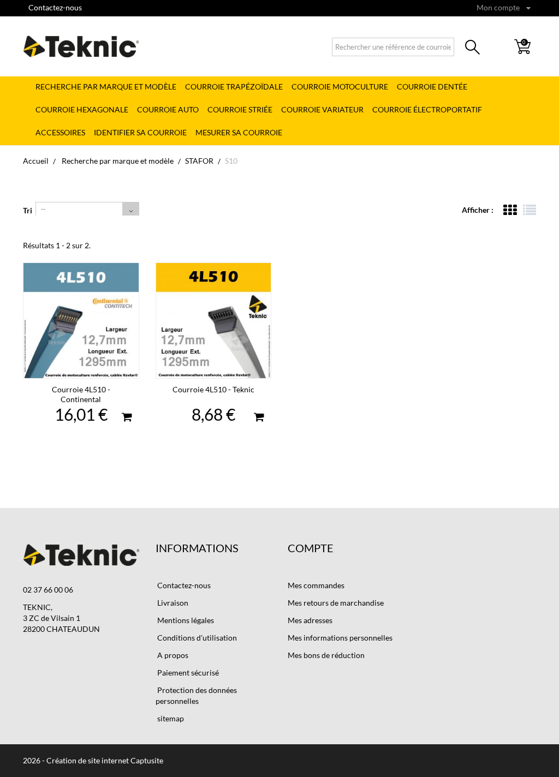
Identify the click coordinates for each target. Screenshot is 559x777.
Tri (27, 210)
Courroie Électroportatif (427, 109)
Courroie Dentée (432, 86)
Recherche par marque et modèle (105, 86)
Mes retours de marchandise (336, 602)
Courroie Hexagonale (81, 109)
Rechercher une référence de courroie (472, 49)
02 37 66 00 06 (48, 589)
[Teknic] (81, 46)
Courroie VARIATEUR (322, 109)
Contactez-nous (55, 7)
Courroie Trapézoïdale (234, 86)
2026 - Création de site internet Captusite (93, 760)
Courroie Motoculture (340, 86)
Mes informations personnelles (340, 637)
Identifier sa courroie (140, 132)
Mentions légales (185, 620)
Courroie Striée (239, 109)
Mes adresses (310, 620)
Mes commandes (316, 585)
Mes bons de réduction (326, 655)
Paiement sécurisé (187, 672)
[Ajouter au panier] (126, 418)
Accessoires (60, 132)
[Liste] (529, 210)
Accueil (36, 160)
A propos (172, 655)
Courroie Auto (168, 109)
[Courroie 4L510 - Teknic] (213, 320)
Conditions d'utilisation (196, 637)
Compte (311, 547)
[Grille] (509, 210)
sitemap (170, 718)
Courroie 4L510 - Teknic (213, 389)
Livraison (172, 602)
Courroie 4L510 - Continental (81, 394)
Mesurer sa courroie (238, 132)
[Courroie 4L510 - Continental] (81, 320)
